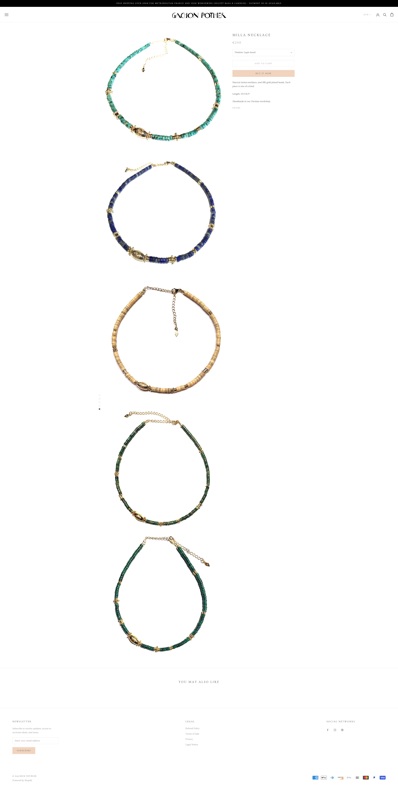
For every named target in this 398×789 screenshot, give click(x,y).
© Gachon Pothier (24, 776)
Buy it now (264, 73)
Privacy (189, 739)
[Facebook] (244, 107)
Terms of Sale (192, 734)
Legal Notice (191, 744)
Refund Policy (192, 728)
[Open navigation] (6, 14)
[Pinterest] (252, 107)
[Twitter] (248, 107)
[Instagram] (335, 730)
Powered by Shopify (22, 780)
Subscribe (24, 750)
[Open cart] (391, 14)
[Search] (384, 14)
